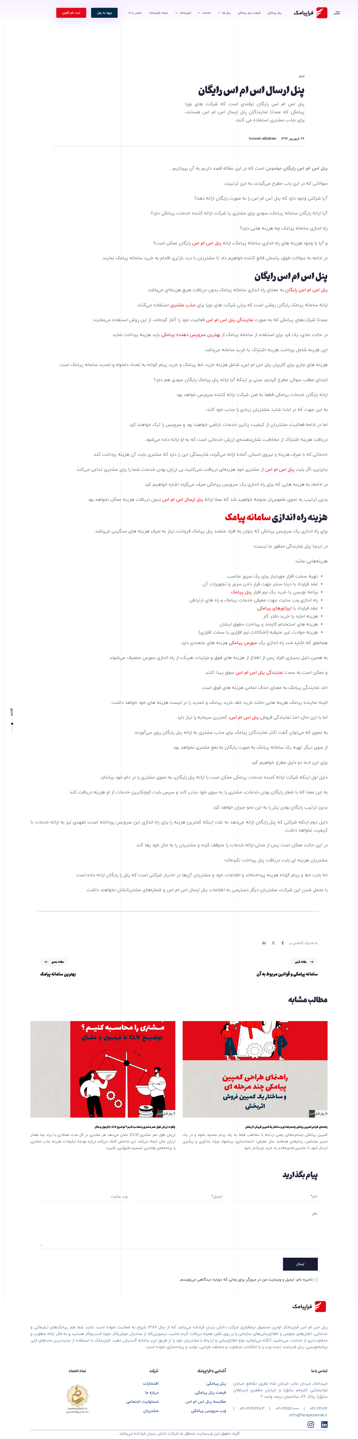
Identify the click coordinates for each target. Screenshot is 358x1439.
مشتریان (151, 1411)
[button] (337, 12)
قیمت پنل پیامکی (249, 13)
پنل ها (226, 13)
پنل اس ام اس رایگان (306, 290)
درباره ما (152, 1393)
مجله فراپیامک (158, 13)
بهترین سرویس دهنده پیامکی (190, 335)
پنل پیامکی (274, 13)
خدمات (206, 13)
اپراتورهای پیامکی (274, 608)
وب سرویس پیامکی (208, 1411)
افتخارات (151, 1384)
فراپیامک (185, 13)
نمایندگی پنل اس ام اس (229, 320)
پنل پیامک (241, 592)
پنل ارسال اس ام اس (182, 499)
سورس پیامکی (243, 643)
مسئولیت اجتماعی (142, 1402)
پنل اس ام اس (206, 243)
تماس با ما (135, 13)
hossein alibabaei (262, 138)
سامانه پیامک (248, 516)
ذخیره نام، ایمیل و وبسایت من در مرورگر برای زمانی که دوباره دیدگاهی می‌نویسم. (246, 1279)
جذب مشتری (182, 305)
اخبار (301, 76)
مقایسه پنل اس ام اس (206, 1402)
